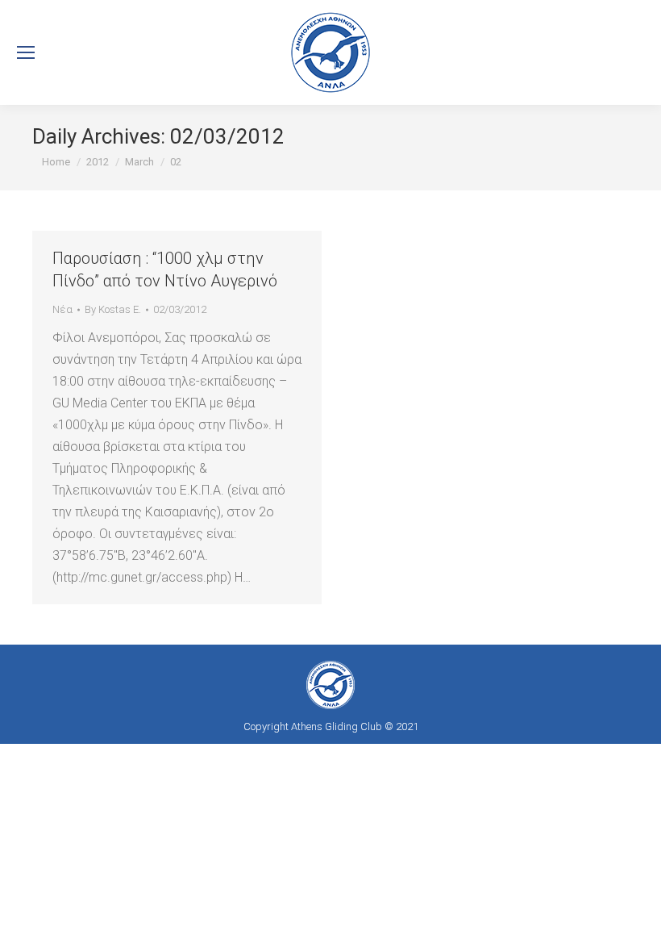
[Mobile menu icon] (25, 52)
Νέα (62, 309)
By (113, 309)
